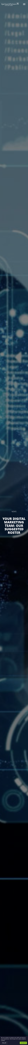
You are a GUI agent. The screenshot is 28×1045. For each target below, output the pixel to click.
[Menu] (24, 4)
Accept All (23, 1042)
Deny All (4, 1042)
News (14, 511)
